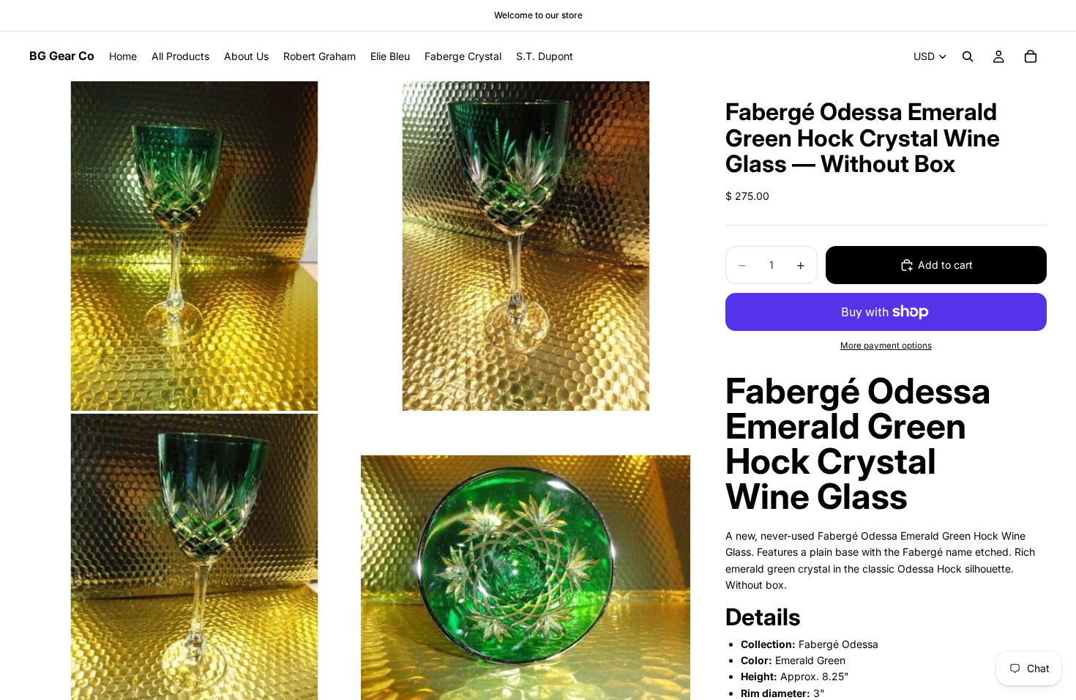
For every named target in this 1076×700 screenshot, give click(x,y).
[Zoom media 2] (525, 246)
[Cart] (1031, 56)
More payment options (886, 345)
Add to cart (945, 264)
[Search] (968, 56)
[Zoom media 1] (194, 246)
